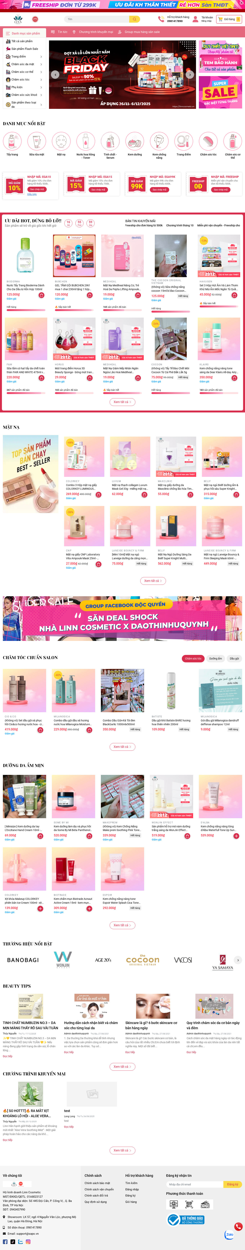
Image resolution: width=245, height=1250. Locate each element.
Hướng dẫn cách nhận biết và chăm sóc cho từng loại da (91, 1025)
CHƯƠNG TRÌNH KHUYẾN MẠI (34, 1074)
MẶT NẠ (11, 427)
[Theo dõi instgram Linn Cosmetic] (28, 1241)
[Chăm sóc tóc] (208, 141)
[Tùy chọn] (90, 378)
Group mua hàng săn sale (142, 32)
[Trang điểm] (183, 141)
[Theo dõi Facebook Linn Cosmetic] (5, 1241)
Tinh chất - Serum (110, 156)
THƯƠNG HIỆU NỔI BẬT (27, 944)
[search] (134, 19)
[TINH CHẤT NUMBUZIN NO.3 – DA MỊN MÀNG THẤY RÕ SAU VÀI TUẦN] (30, 1006)
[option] (122, 74)
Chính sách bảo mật (97, 1183)
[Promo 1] (220, 56)
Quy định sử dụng (96, 1202)
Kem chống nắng (159, 156)
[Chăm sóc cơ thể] (232, 141)
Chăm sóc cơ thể (232, 156)
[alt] (183, 960)
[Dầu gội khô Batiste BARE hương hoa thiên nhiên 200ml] (171, 690)
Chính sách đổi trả (96, 1195)
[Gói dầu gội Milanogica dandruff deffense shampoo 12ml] (220, 690)
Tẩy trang (12, 154)
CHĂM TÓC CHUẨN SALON (30, 657)
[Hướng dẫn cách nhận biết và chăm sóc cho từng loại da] (92, 1006)
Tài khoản (207, 17)
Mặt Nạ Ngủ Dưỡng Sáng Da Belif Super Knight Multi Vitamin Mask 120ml (174, 558)
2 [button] (124, 104)
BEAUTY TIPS (17, 986)
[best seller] (30, 474)
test (67, 1111)
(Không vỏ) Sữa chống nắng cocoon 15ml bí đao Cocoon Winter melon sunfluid (168, 290)
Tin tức (62, 32)
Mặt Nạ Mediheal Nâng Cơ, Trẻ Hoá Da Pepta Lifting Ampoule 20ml (121, 289)
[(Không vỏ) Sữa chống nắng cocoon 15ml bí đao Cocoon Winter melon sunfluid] (170, 256)
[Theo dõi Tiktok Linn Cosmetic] (13, 1241)
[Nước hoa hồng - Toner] (85, 141)
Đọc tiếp (7, 1056)
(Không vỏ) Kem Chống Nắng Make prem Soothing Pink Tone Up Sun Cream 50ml (121, 830)
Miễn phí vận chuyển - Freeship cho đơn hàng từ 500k (188, 225)
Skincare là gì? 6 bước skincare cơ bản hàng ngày (151, 1025)
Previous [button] (55, 74)
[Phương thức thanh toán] (189, 1204)
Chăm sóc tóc (208, 154)
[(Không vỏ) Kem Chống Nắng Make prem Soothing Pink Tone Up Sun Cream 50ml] (122, 796)
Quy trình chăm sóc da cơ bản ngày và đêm (213, 1025)
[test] (92, 1094)
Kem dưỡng (135, 154)
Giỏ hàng (131, 1202)
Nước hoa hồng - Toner (86, 156)
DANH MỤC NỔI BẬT (24, 123)
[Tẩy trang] (12, 141)
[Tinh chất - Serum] (110, 141)
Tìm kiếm (131, 1183)
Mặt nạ (61, 154)
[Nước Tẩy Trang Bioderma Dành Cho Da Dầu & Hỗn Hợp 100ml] (26, 256)
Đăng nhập (207, 21)
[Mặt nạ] (61, 141)
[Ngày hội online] (23, 960)
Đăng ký (130, 1195)
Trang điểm (184, 154)
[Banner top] (122, 6)
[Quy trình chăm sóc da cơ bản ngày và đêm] (214, 1006)
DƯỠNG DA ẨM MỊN (23, 765)
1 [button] (120, 104)
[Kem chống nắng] (159, 141)
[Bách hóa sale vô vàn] (103, 960)
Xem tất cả (121, 402)
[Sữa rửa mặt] (36, 141)
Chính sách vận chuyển (99, 1189)
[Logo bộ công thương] (185, 1219)
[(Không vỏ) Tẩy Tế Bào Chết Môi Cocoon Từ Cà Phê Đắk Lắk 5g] (170, 339)
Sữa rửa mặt (36, 154)
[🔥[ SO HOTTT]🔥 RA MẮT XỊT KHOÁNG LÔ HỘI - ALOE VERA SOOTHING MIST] (30, 1094)
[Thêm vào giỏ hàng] (236, 836)
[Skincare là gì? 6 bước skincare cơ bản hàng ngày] (153, 1006)
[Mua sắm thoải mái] (143, 960)
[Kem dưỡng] (134, 141)
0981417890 (175, 21)
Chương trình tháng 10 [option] (138, 225)
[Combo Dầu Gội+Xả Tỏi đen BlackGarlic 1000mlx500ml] (122, 690)
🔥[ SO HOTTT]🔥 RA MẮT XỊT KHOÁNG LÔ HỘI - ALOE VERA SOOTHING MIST (26, 1114)
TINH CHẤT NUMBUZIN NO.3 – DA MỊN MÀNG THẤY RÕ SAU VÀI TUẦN (30, 1025)
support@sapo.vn (27, 1233)
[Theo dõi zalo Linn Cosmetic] (20, 1241)
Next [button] (190, 74)
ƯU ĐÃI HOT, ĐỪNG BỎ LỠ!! (33, 220)
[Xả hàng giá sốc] (63, 960)
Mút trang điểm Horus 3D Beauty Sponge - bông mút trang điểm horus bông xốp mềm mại (74, 372)
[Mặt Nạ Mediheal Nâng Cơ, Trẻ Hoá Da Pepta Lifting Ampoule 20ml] (122, 256)
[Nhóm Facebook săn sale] (122, 618)
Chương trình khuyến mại (96, 32)
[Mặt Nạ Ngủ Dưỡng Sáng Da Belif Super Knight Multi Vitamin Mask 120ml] (176, 526)
